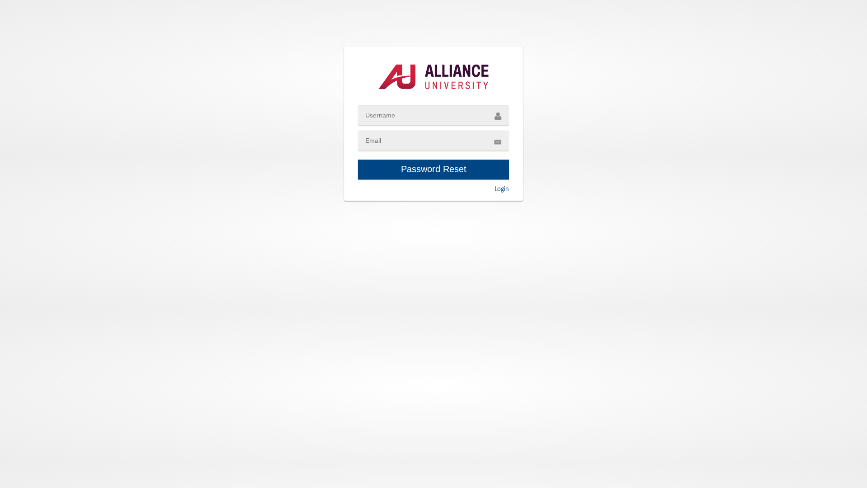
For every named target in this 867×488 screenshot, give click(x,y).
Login (501, 189)
